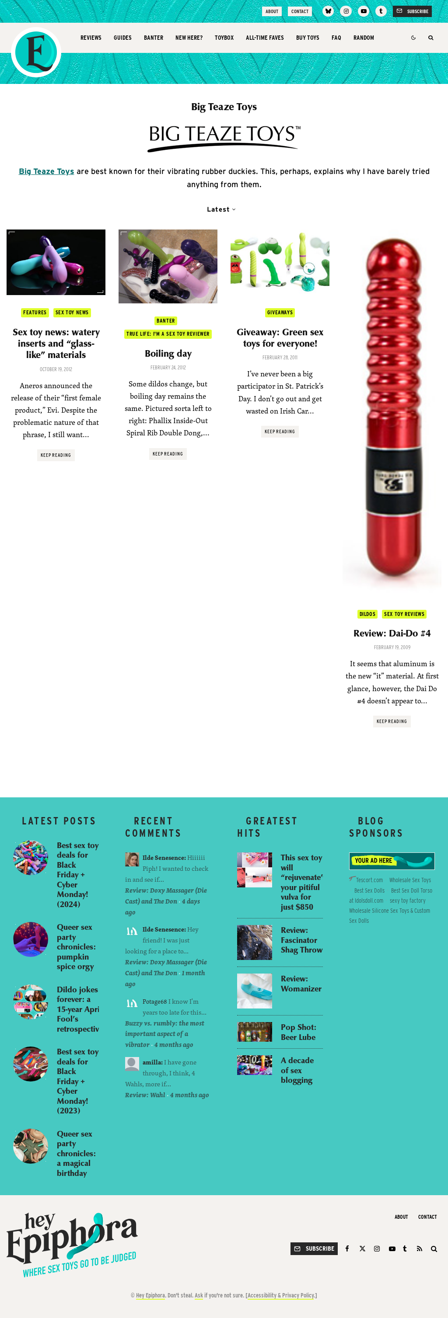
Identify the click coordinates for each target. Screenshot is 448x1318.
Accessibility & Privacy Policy (281, 1295)
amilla (152, 1062)
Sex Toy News (72, 312)
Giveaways (280, 312)
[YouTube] (363, 11)
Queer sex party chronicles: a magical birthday (76, 1153)
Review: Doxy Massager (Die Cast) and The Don (166, 896)
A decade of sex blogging (297, 1070)
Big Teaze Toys (46, 171)
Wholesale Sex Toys (410, 879)
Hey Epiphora (150, 1295)
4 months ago (173, 1044)
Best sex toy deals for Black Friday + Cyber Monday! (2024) (77, 874)
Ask (199, 1295)
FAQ (336, 37)
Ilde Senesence (163, 857)
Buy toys (307, 37)
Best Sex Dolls (369, 890)
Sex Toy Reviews (404, 614)
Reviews (91, 37)
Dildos (368, 614)
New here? (189, 37)
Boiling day (168, 353)
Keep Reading (56, 455)
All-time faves (265, 37)
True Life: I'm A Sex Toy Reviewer (168, 333)
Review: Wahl (145, 1094)
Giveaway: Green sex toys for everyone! (280, 337)
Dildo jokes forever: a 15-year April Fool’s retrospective (80, 1009)
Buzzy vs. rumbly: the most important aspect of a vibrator (164, 1034)
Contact (299, 11)
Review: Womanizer (301, 983)
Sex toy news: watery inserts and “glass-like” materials (56, 343)
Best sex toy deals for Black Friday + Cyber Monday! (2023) (77, 1081)
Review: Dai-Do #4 (392, 633)
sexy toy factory (408, 900)
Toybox (224, 37)
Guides (123, 37)
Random (364, 37)
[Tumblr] (381, 11)
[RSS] (420, 1248)
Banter (153, 37)
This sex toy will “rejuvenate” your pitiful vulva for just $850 (303, 881)
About (272, 11)
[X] (362, 1248)
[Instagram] (345, 11)
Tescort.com (369, 879)
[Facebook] (348, 1248)
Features (35, 312)
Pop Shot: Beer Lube (298, 1032)
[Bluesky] (328, 11)
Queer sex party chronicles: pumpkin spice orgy (76, 946)
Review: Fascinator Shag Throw (301, 940)
